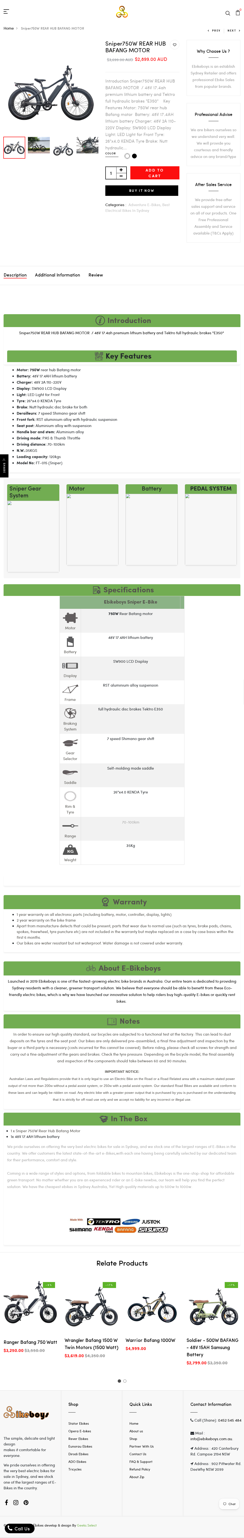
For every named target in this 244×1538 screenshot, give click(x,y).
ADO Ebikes (77, 1461)
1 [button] (120, 1382)
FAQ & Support (140, 1461)
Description (15, 275)
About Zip (136, 1477)
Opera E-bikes (79, 1431)
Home (9, 28)
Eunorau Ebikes (80, 1446)
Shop (133, 1438)
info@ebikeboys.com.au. (211, 1438)
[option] (51, 87)
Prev (216, 30)
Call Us (21, 1528)
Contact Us (137, 1454)
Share (4, 468)
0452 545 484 (229, 1420)
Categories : (115, 204)
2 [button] (126, 1382)
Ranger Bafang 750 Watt (30, 1342)
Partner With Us (141, 1446)
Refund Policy (139, 1469)
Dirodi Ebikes (78, 1454)
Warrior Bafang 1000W (150, 1340)
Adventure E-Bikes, (145, 204)
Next (232, 30)
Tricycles (74, 1469)
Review (95, 275)
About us (136, 1431)
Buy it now (141, 190)
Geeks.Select (87, 1525)
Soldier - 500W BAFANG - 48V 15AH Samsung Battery (213, 1347)
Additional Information (57, 275)
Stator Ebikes (78, 1423)
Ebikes (38, 1525)
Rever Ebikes (78, 1438)
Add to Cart (155, 172)
